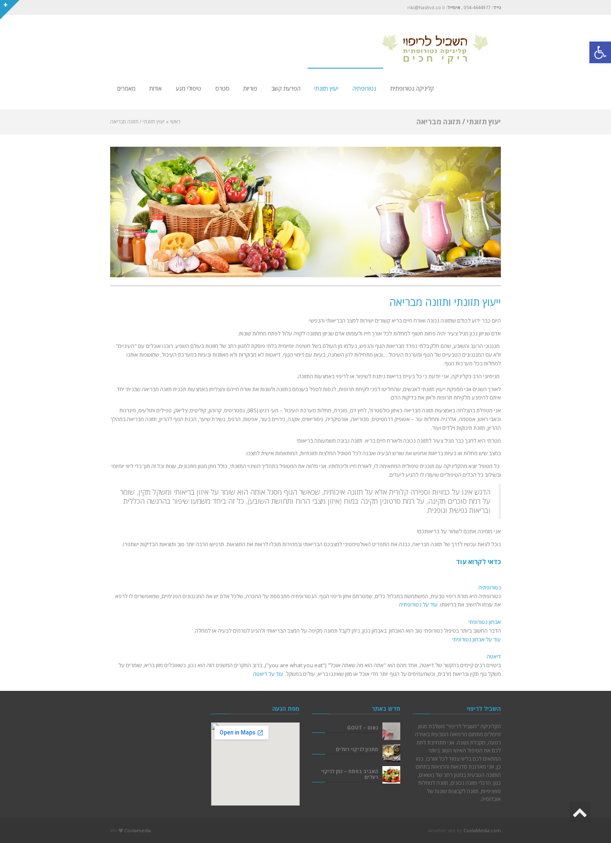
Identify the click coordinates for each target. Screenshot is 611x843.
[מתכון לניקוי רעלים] (391, 753)
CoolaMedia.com (482, 830)
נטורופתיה (489, 587)
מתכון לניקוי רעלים (357, 749)
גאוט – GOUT (362, 727)
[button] (600, 52)
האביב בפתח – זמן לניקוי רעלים (349, 774)
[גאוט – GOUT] (391, 731)
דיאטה (494, 656)
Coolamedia (137, 830)
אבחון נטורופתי (484, 622)
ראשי (175, 121)
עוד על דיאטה (268, 674)
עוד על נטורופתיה (418, 604)
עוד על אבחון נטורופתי (476, 639)
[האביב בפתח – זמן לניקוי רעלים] (391, 775)
